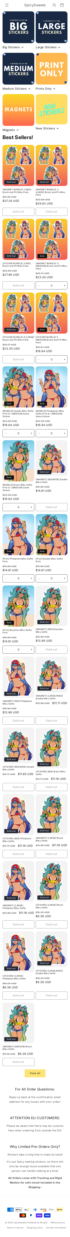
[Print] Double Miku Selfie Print (49, 560)
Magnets (9, 130)
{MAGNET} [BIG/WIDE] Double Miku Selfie (51, 480)
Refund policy (58, 1222)
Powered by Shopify (37, 1222)
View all (35, 1073)
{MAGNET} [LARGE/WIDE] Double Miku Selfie (49, 697)
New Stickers (45, 128)
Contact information (56, 1227)
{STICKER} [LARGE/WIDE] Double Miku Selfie (49, 972)
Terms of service (15, 1227)
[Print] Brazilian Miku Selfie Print (17, 631)
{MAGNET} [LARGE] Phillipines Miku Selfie (14, 906)
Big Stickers (11, 47)
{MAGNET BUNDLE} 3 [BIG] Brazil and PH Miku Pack (17, 190)
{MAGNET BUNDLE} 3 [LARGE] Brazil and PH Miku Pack (50, 192)
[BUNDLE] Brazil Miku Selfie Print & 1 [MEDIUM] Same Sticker (17, 487)
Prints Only (44, 88)
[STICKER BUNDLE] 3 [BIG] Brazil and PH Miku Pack (17, 264)
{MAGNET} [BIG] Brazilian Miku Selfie (49, 630)
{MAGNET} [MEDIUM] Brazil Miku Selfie (17, 1048)
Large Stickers (46, 47)
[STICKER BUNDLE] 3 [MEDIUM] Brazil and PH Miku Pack (51, 340)
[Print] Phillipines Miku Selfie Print (18, 560)
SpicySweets (20, 1222)
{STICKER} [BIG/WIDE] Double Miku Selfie (18, 768)
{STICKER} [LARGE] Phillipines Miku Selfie (14, 977)
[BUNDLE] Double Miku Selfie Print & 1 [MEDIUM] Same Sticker (18, 413)
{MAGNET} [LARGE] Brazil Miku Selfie (49, 839)
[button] (7, 5)
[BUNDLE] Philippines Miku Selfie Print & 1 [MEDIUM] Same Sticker (50, 413)
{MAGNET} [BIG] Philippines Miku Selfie (17, 702)
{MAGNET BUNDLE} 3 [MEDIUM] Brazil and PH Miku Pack (51, 266)
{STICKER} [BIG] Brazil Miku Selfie (50, 773)
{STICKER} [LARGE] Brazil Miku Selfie (49, 906)
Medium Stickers (15, 88)
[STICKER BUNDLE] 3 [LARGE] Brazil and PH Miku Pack (18, 338)
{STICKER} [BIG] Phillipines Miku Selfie (17, 839)
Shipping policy (35, 1227)
